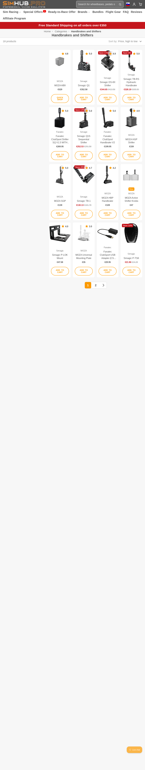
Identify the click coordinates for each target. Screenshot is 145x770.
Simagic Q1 (83, 77)
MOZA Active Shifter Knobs (131, 192)
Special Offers (34, 11)
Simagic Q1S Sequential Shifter (83, 134)
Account (134, 4)
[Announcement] (72, 25)
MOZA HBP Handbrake (107, 192)
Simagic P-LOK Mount (60, 250)
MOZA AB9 (60, 77)
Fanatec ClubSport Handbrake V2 (107, 134)
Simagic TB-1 (83, 192)
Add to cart (84, 98)
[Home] (24, 4)
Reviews (136, 11)
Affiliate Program (14, 18)
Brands (82, 11)
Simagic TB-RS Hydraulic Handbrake (131, 77)
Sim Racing (10, 11)
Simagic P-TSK (131, 250)
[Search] (120, 4)
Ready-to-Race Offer (62, 11)
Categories (61, 31)
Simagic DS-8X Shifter (107, 77)
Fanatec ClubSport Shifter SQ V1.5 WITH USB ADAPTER (60, 134)
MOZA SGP (60, 192)
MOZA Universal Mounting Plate (83, 250)
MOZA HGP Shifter (131, 134)
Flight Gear (113, 11)
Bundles (98, 11)
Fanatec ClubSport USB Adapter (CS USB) (107, 250)
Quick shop (60, 98)
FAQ (126, 11)
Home (47, 31)
